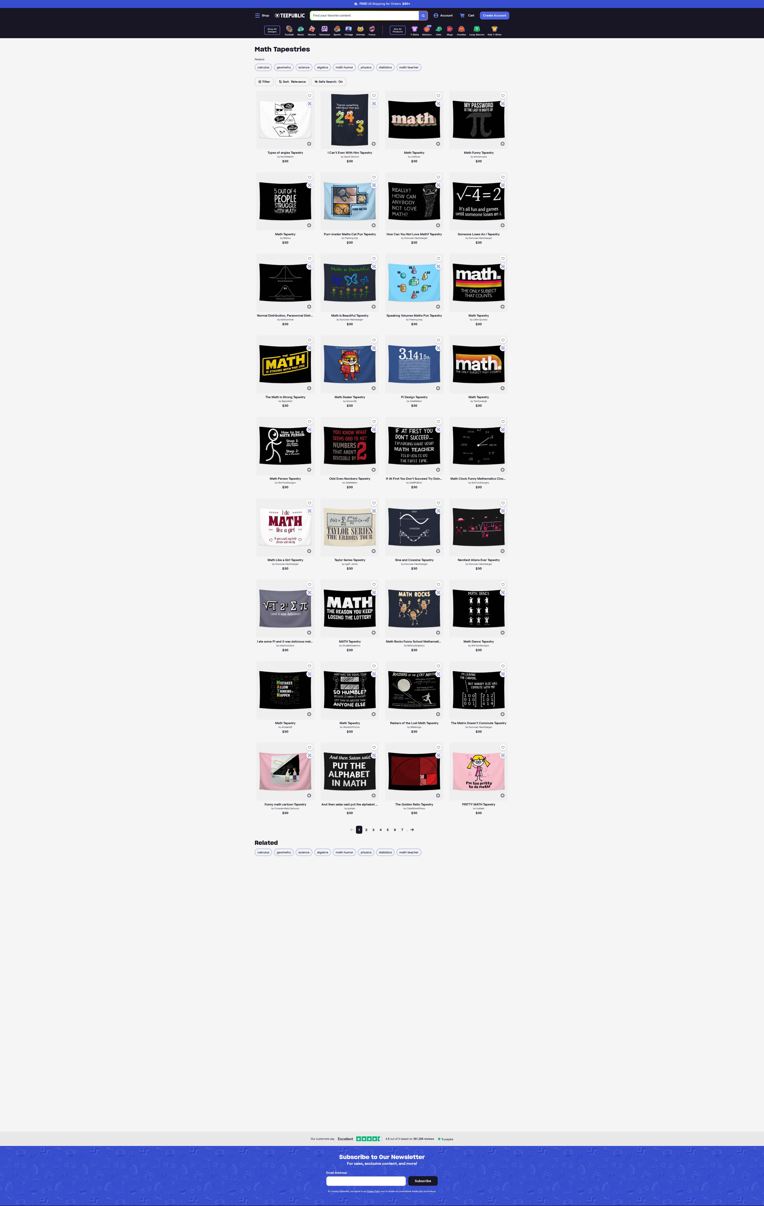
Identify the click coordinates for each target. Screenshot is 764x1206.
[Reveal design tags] (309, 144)
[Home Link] (290, 15)
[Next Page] (412, 830)
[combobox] (364, 15)
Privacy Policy (373, 1191)
